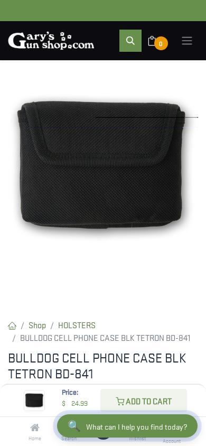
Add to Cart (148, 400)
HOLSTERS (77, 324)
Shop (37, 324)
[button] (130, 41)
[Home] (35, 427)
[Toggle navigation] (187, 41)
